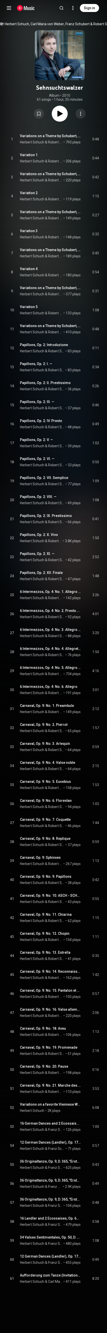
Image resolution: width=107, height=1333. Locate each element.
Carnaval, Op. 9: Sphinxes (40, 858)
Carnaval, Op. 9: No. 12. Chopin (44, 933)
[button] (39, 114)
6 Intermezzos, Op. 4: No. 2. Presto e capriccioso (50, 611)
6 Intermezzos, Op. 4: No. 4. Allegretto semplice (50, 649)
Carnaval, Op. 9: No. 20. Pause (44, 1066)
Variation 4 (29, 269)
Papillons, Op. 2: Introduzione (44, 345)
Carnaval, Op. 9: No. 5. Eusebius (45, 782)
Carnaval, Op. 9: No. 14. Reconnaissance (50, 971)
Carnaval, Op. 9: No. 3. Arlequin (45, 744)
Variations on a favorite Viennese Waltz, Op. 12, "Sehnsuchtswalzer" (50, 1104)
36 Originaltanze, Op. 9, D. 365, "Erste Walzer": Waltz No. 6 (50, 1161)
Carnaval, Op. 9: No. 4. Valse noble (47, 763)
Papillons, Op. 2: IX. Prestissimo (46, 516)
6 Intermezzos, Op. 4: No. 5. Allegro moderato (50, 668)
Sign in (89, 8)
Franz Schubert (77, 24)
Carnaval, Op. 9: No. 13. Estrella (45, 952)
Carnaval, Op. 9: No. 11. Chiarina (46, 914)
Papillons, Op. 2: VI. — (37, 459)
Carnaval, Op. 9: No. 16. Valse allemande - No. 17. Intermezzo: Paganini (50, 1009)
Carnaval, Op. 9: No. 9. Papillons (45, 877)
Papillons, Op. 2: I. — (36, 364)
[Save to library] (39, 114)
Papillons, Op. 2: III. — (37, 402)
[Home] (26, 8)
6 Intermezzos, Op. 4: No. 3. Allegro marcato (50, 630)
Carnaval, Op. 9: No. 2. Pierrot (43, 725)
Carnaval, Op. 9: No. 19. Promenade (48, 1047)
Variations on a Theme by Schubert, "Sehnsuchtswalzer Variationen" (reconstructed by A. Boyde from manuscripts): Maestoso (50, 136)
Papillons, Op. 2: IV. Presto (41, 421)
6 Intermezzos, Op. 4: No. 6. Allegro (48, 687)
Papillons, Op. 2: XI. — (37, 554)
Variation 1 (29, 155)
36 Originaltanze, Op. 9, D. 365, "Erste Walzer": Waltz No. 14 (50, 1180)
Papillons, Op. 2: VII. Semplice (44, 478)
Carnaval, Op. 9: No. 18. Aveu (43, 1028)
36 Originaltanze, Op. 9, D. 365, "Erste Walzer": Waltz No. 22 (50, 1199)
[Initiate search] (61, 8)
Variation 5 (29, 307)
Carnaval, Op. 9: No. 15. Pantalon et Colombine (50, 990)
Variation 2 (29, 193)
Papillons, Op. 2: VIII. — (38, 497)
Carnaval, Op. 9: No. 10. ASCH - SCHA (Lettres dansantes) (50, 895)
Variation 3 (29, 231)
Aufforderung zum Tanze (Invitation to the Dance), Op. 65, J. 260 (50, 1275)
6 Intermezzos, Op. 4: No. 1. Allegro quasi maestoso (50, 592)
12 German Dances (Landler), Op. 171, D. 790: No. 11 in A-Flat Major (50, 1142)
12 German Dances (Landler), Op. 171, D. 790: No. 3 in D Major (50, 1256)
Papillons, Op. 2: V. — (36, 440)
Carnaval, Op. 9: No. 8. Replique (45, 839)
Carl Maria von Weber (47, 24)
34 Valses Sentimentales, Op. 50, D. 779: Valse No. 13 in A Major (50, 1237)
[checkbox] (96, 139)
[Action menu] (81, 114)
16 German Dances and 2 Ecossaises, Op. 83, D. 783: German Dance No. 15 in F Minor (50, 1123)
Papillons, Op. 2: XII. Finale (41, 573)
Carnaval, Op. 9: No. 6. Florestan (46, 801)
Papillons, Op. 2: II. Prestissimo (45, 383)
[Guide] (9, 8)
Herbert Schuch (17, 24)
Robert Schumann (55, 142)
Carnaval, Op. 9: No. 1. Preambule (47, 706)
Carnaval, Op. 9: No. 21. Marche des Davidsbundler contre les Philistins (50, 1085)
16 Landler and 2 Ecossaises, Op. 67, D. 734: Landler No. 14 (50, 1218)
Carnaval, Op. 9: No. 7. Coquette (45, 820)
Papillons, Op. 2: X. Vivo (39, 535)
